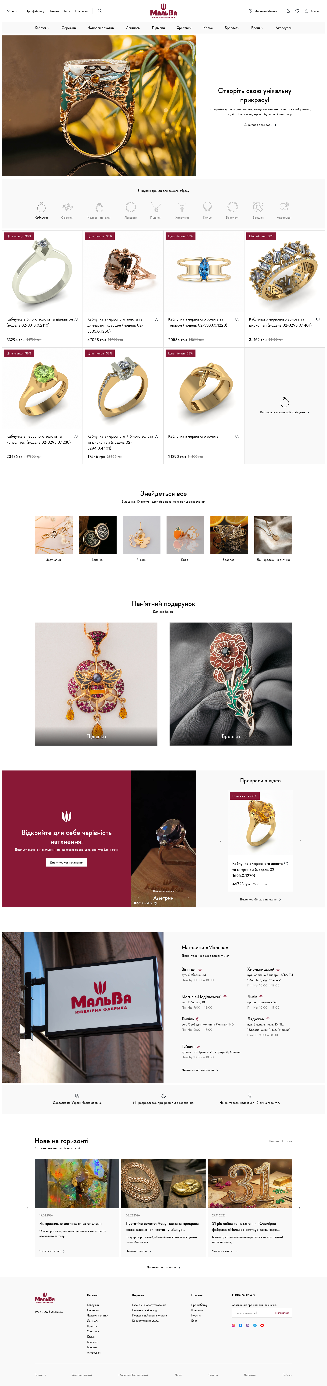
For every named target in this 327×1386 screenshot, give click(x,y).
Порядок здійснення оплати (149, 1315)
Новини (54, 11)
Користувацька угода (145, 1320)
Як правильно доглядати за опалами (70, 1223)
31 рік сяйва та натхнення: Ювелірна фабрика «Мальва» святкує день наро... (246, 1226)
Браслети (232, 28)
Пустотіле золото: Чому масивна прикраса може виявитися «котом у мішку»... (162, 1226)
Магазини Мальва (266, 11)
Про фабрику (35, 11)
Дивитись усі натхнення (66, 862)
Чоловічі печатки (101, 28)
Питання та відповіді (144, 1310)
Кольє (208, 28)
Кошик (315, 11)
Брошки (257, 28)
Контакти (81, 11)
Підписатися (282, 1312)
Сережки (69, 28)
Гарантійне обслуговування (149, 1304)
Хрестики (184, 28)
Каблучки (42, 28)
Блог (67, 11)
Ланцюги (133, 28)
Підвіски (158, 28)
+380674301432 (243, 1295)
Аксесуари (284, 28)
